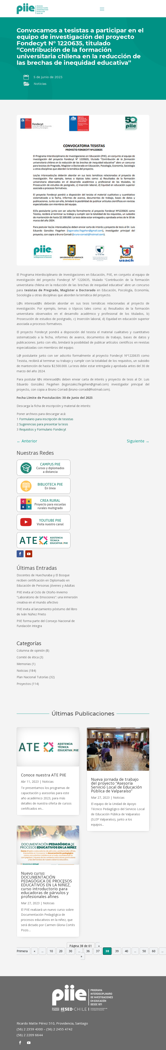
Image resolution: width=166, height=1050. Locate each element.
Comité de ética (28, 657)
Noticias (40, 84)
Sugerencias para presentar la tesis (43, 424)
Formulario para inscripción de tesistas (46, 419)
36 (88, 951)
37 (97, 951)
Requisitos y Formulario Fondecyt (42, 429)
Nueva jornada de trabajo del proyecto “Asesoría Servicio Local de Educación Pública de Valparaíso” (116, 785)
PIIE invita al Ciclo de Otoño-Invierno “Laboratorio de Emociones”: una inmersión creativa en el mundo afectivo (47, 597)
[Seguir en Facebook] (20, 553)
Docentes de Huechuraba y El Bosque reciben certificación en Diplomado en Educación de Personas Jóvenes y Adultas (46, 580)
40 (126, 951)
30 (70, 951)
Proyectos (24, 684)
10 (51, 951)
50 (144, 951)
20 (60, 951)
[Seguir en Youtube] (28, 553)
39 (117, 951)
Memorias (24, 664)
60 (153, 951)
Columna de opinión (31, 650)
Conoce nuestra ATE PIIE (43, 775)
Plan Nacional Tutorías (32, 677)
